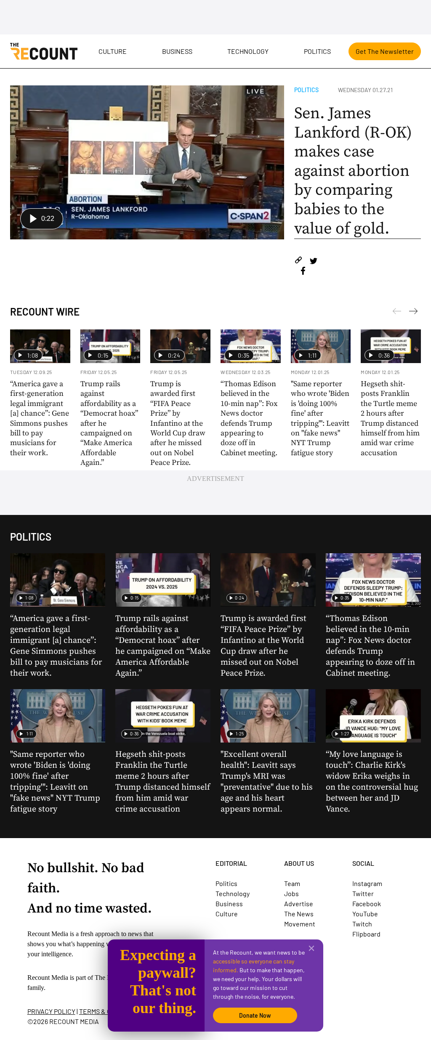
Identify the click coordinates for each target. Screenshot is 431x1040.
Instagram (367, 883)
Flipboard (366, 934)
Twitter (363, 893)
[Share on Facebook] (303, 272)
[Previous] (413, 312)
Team (292, 883)
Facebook (366, 903)
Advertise (298, 903)
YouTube (365, 914)
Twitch (362, 924)
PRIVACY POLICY (51, 1011)
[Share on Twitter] (313, 261)
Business (177, 51)
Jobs (291, 893)
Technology (248, 51)
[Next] (396, 312)
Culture (112, 51)
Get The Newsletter (385, 51)
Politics (317, 51)
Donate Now (255, 1015)
